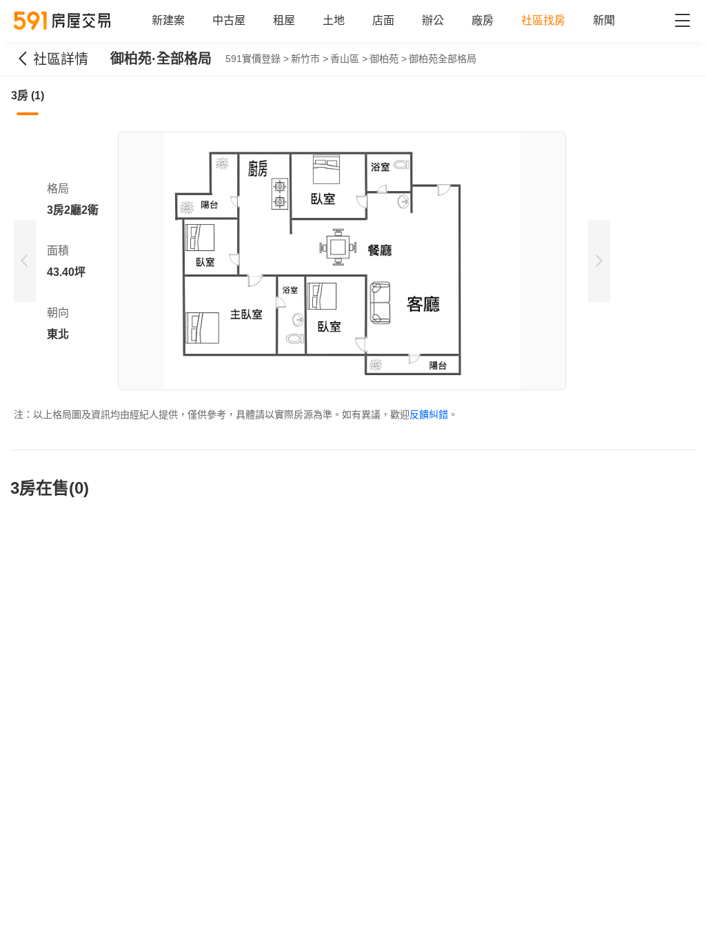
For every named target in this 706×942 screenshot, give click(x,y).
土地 (334, 20)
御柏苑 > (388, 58)
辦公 (433, 20)
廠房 (483, 20)
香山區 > (348, 58)
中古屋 (228, 20)
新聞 (604, 20)
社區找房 (543, 20)
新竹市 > (309, 58)
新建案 (168, 20)
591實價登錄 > (257, 58)
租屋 (284, 20)
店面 (383, 20)
